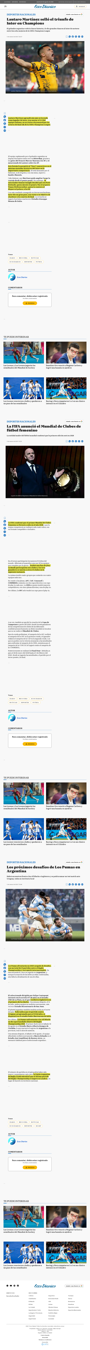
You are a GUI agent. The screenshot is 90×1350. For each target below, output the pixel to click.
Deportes (15, 2)
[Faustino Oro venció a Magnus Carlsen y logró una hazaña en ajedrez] (66, 352)
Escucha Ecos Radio (66, 2)
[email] (79, 37)
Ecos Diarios (22, 277)
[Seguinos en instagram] (14, 1286)
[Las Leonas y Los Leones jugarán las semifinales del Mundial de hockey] (24, 352)
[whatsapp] (70, 37)
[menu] (5, 6)
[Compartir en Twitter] (76, 37)
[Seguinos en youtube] (11, 1286)
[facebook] (73, 37)
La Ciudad (7, 2)
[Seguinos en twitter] (7, 1286)
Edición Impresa (80, 2)
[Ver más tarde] (67, 37)
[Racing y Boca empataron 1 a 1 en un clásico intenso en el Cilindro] (66, 388)
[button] (45, 90)
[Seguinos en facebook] (18, 1286)
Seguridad (22, 2)
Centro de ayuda (45, 1335)
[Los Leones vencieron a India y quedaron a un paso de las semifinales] (24, 388)
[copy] (82, 37)
